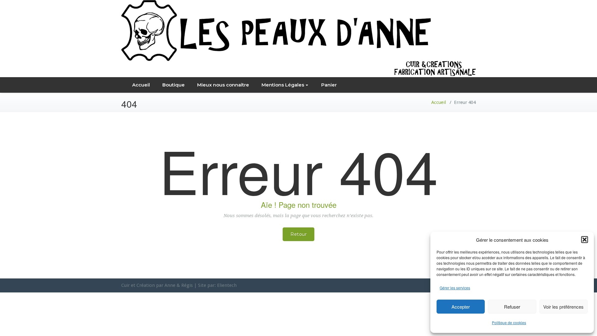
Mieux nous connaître (223, 85)
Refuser (512, 306)
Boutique (173, 85)
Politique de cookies (509, 322)
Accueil (141, 85)
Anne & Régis (178, 285)
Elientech (227, 285)
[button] (584, 239)
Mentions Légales (282, 85)
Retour (298, 234)
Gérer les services (455, 287)
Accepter (460, 306)
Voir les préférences (563, 306)
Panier (329, 85)
